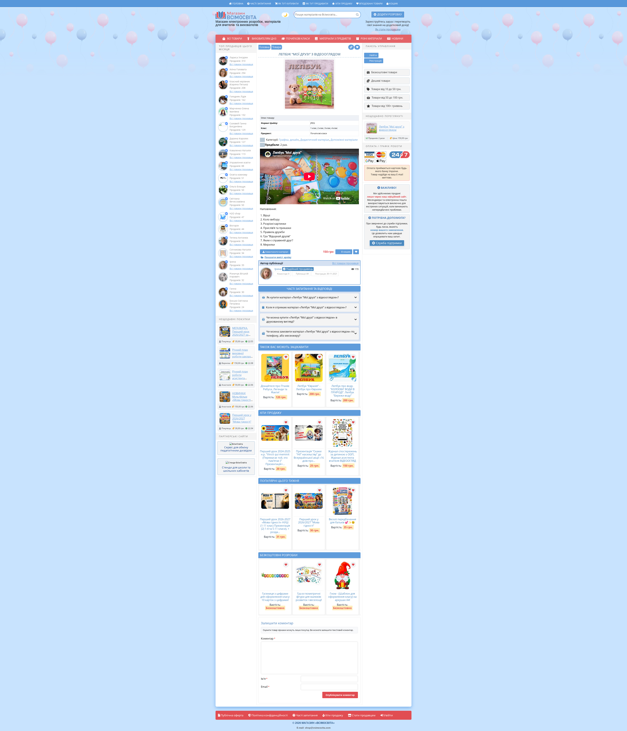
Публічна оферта (231, 715)
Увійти (388, 715)
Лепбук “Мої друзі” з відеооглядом (391, 128)
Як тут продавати (316, 3)
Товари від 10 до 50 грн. (386, 89)
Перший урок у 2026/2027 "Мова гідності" (241, 418)
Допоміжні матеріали (344, 139)
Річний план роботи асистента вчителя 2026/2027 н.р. (241, 378)
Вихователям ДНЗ (264, 38)
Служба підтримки (388, 243)
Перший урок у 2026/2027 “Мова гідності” (308, 522)
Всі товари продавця (241, 64)
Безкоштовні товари (384, 72)
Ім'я (264, 679)
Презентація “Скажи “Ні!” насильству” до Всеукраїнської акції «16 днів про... (309, 456)
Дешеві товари (380, 81)
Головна (237, 3)
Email (265, 687)
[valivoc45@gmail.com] (266, 273)
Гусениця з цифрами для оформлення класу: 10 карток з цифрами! (275, 597)
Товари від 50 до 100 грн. (387, 97)
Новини (397, 38)
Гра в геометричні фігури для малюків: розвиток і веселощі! (309, 597)
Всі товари (234, 38)
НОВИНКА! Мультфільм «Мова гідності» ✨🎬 (242, 398)
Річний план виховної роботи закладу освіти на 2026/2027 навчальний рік (242, 358)
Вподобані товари (371, 3)
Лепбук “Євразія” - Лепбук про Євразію (309, 387)
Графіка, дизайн (289, 139)
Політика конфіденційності (269, 715)
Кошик (393, 3)
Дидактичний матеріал (314, 139)
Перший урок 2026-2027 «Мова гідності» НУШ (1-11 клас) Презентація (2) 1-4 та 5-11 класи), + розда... (275, 525)
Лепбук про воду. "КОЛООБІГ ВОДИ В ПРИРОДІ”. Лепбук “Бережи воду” (342, 390)
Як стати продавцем (388, 29)
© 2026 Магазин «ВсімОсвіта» (313, 723)
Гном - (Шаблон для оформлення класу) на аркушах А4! (342, 597)
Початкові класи (298, 38)
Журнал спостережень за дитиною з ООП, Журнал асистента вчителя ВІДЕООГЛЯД (342, 456)
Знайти (357, 14)
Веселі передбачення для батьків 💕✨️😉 (342, 520)
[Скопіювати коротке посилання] (351, 47)
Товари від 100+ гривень (387, 106)
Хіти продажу (343, 3)
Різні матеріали (371, 38)
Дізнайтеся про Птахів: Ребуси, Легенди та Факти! (275, 389)
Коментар (268, 638)
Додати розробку (389, 14)
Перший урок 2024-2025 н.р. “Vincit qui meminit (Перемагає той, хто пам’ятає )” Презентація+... (275, 457)
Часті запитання (260, 3)
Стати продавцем (363, 715)
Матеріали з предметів (335, 38)
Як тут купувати (288, 3)
